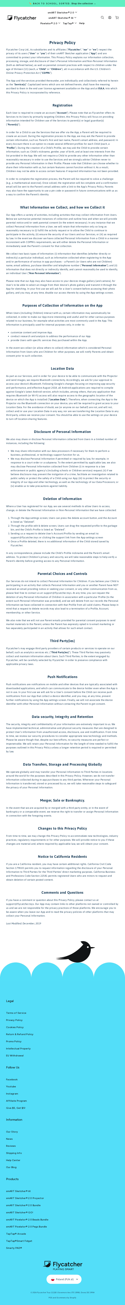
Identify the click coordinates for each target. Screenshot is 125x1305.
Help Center (13, 1160)
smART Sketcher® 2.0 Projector (25, 1198)
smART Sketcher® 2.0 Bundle (23, 1205)
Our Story (12, 1131)
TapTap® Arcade (16, 1233)
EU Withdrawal (15, 1055)
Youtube (11, 1086)
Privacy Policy (14, 1020)
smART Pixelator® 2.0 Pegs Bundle (26, 1226)
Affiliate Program (16, 1100)
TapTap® (68, 23)
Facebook (12, 1079)
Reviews (11, 1145)
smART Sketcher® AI (61, 17)
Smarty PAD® (14, 1248)
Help (82, 23)
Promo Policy (14, 1041)
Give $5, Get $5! (15, 1108)
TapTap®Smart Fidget (19, 1240)
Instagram (12, 1093)
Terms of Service (16, 1012)
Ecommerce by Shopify (66, 1298)
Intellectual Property (18, 1048)
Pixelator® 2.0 (49, 23)
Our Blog (11, 1167)
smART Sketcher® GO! (19, 1212)
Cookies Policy (15, 1027)
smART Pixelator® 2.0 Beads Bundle (27, 1219)
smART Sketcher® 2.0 (61, 12)
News (9, 1138)
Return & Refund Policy (20, 1034)
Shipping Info (14, 1153)
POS (50, 1298)
